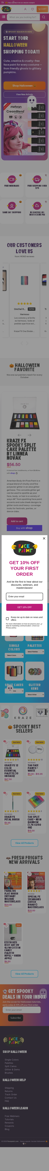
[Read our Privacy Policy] (41, 624)
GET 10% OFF (24, 607)
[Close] (44, 538)
